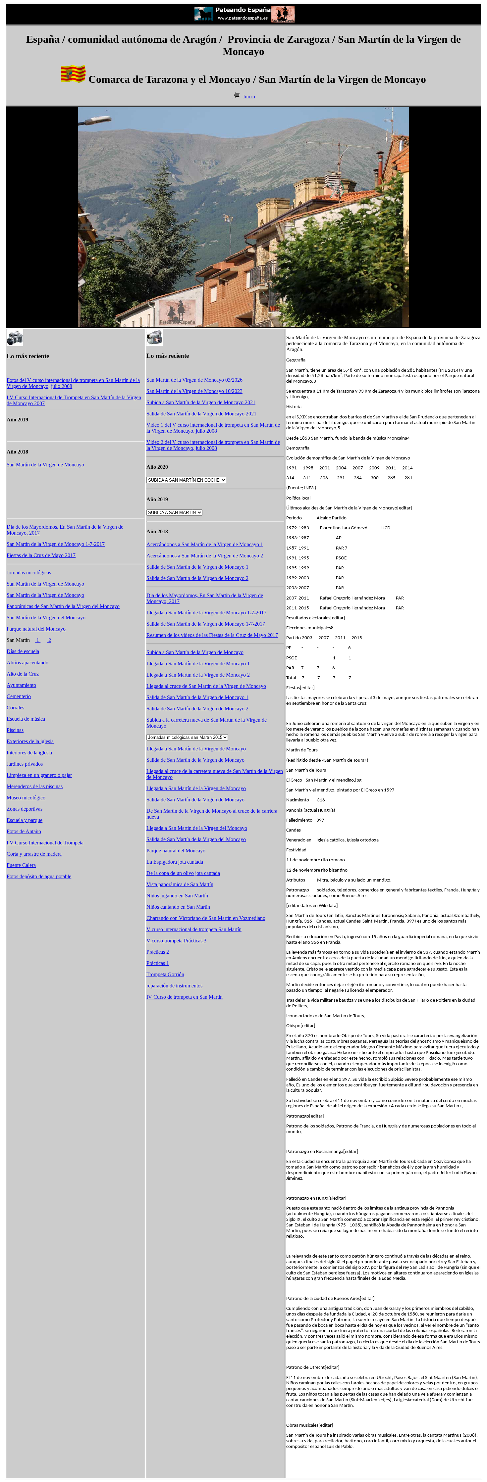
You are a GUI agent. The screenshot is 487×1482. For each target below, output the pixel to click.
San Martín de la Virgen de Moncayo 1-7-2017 (56, 544)
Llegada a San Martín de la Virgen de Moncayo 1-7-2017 (206, 612)
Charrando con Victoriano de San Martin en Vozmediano (205, 918)
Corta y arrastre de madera (34, 854)
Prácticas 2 (157, 952)
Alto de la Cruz (23, 674)
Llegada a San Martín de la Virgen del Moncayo (196, 828)
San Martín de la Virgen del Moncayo (46, 617)
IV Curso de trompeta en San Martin (184, 997)
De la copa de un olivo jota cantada (183, 873)
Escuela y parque (24, 820)
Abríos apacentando (27, 662)
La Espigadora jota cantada (174, 862)
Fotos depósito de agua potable (39, 876)
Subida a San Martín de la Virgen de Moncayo (195, 652)
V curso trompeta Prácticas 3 (176, 940)
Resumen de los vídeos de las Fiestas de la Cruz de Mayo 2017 (212, 635)
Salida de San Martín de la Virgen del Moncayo (196, 839)
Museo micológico (26, 797)
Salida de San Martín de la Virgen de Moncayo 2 (197, 578)
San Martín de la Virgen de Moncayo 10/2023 (194, 391)
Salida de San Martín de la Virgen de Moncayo (195, 760)
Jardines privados (25, 764)
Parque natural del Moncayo (36, 629)
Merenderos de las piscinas (35, 786)
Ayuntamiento (21, 685)
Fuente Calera (21, 865)
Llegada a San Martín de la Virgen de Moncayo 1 (198, 663)
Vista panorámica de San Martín (179, 884)
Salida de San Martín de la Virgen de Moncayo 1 (197, 567)
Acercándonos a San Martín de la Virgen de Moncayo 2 (204, 555)
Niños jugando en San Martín (177, 895)
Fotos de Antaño (24, 831)
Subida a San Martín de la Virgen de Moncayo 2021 (200, 402)
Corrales (15, 707)
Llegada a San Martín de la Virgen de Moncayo (196, 748)
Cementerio (19, 696)
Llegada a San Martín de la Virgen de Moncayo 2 (198, 675)
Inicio (249, 96)
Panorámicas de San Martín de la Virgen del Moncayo (63, 606)
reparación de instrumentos (174, 985)
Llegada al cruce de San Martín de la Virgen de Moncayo (206, 686)
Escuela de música (26, 719)
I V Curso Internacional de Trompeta (45, 842)
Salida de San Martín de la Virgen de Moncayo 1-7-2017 (205, 624)
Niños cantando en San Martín (178, 907)
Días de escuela (23, 651)
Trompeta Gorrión (165, 974)
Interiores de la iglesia (29, 752)
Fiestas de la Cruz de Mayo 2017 (41, 555)
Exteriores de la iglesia (30, 741)
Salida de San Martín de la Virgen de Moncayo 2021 (201, 413)
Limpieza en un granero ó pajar (39, 775)
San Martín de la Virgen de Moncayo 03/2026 (194, 380)
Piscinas (15, 730)
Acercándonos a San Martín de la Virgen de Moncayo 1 (204, 544)
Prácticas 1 (157, 963)
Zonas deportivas (24, 809)
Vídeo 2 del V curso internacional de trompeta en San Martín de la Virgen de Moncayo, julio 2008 (213, 445)
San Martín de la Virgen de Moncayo (45, 464)
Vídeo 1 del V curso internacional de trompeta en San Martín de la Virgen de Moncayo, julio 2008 (213, 428)
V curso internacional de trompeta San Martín (194, 929)
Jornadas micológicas (29, 572)
